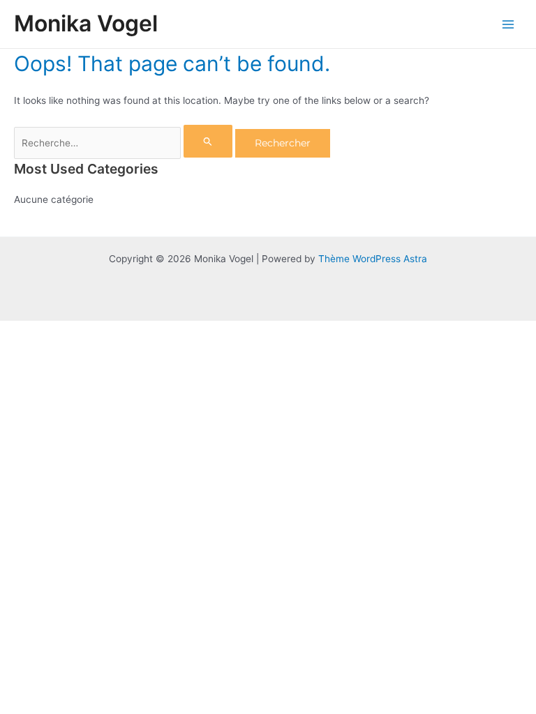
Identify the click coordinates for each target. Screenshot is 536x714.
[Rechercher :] (124, 143)
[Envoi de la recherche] (208, 141)
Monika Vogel (86, 23)
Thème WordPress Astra (372, 258)
